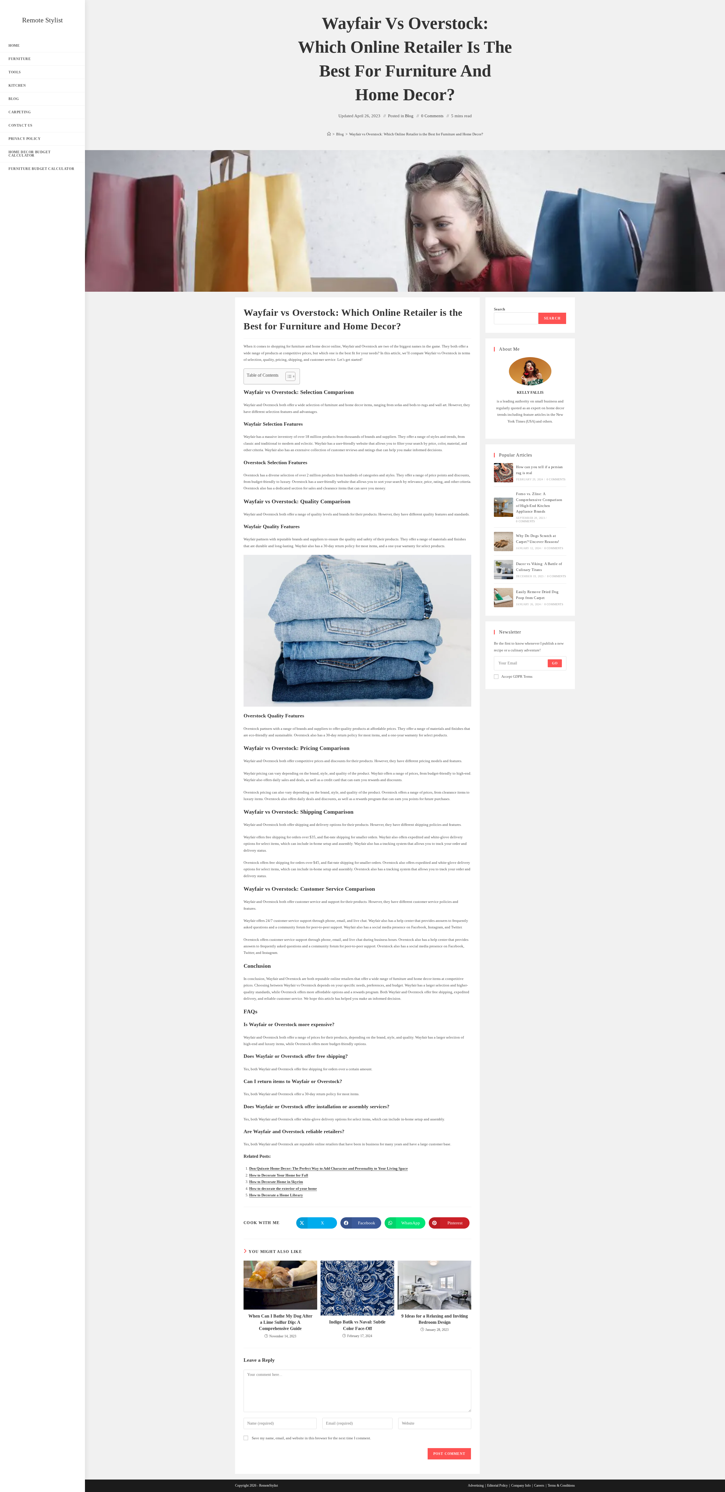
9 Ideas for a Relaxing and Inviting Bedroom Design (434, 1319)
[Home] (329, 134)
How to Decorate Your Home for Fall (278, 1175)
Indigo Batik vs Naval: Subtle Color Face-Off (357, 1325)
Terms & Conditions (561, 1485)
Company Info (521, 1485)
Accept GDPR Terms (516, 676)
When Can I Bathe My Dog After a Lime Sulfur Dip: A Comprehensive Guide (280, 1322)
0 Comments (432, 116)
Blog (409, 116)
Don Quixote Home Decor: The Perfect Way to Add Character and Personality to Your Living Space (328, 1168)
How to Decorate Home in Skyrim (276, 1182)
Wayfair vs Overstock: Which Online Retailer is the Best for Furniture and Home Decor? (416, 134)
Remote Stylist (42, 20)
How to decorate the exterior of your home (283, 1188)
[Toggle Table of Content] (287, 376)
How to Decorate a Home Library (276, 1195)
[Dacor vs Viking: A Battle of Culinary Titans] (503, 569)
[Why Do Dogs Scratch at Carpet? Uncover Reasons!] (503, 541)
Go (555, 663)
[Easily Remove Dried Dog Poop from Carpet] (503, 597)
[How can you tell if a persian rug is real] (503, 472)
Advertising (476, 1485)
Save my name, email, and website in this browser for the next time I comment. (311, 1438)
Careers (539, 1485)
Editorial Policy (497, 1485)
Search (499, 309)
